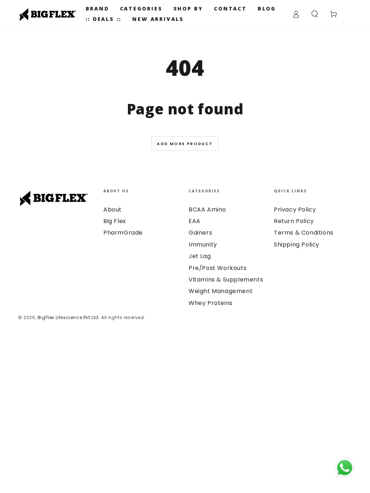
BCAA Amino (207, 209)
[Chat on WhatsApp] (345, 468)
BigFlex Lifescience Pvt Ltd (68, 317)
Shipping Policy (296, 244)
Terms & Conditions (304, 232)
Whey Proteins (211, 303)
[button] (314, 14)
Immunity (203, 244)
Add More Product (185, 144)
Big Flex (114, 221)
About (112, 209)
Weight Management (221, 291)
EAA (195, 221)
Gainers (200, 232)
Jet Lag (200, 256)
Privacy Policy (295, 209)
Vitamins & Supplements (226, 279)
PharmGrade (123, 232)
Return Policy (294, 221)
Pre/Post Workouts (217, 268)
